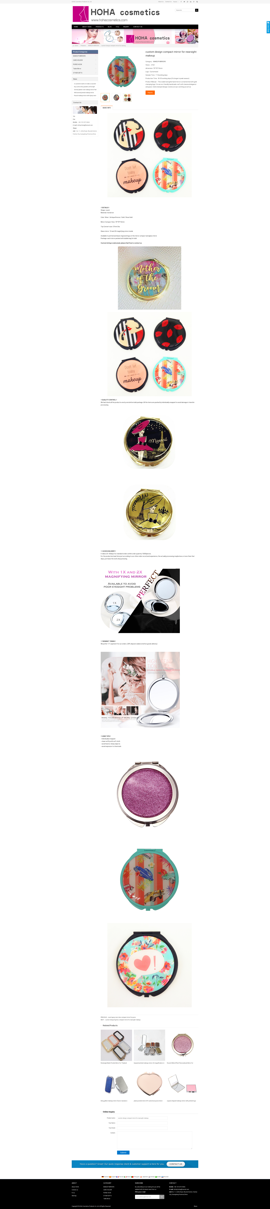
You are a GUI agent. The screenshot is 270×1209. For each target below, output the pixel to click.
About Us (161, 1)
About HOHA (86, 27)
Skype (197, 1)
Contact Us (168, 1)
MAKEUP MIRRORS (93, 45)
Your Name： (112, 1123)
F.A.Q (117, 27)
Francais (121, 1176)
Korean (152, 1176)
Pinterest (193, 1)
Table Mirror (77, 68)
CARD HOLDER (78, 60)
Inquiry (175, 1)
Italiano (128, 1176)
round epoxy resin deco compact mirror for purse (122, 1017)
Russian (166, 1176)
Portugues (136, 1176)
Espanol (113, 1176)
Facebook (181, 1)
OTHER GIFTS (77, 73)
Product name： (111, 1118)
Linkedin (190, 1)
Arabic (159, 1176)
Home (76, 27)
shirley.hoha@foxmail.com (85, 125)
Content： (113, 1133)
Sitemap (74, 1195)
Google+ (187, 1)
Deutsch (106, 1176)
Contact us (137, 27)
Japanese (145, 1176)
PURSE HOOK (77, 64)
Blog (110, 27)
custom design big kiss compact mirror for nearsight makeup (122, 1020)
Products (100, 27)
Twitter (184, 1)
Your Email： (112, 1128)
